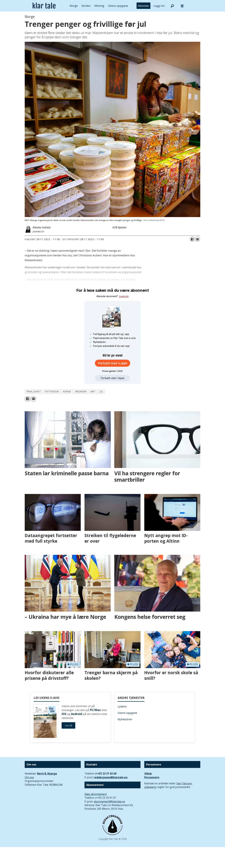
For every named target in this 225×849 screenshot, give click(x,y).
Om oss (29, 777)
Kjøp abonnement (95, 794)
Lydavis (122, 706)
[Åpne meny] (182, 6)
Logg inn (159, 6)
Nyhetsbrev (125, 719)
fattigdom (52, 391)
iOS (64, 714)
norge (67, 391)
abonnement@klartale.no (109, 801)
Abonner (143, 6)
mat (93, 391)
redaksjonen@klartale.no (110, 777)
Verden (86, 6)
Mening (99, 6)
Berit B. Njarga (47, 773)
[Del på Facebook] (192, 239)
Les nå (68, 725)
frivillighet (34, 391)
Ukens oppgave (118, 6)
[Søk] (172, 6)
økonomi (80, 391)
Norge (74, 6)
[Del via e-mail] (197, 239)
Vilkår (148, 773)
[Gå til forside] (44, 6)
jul (101, 391)
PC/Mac (95, 710)
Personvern (151, 777)
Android (76, 714)
